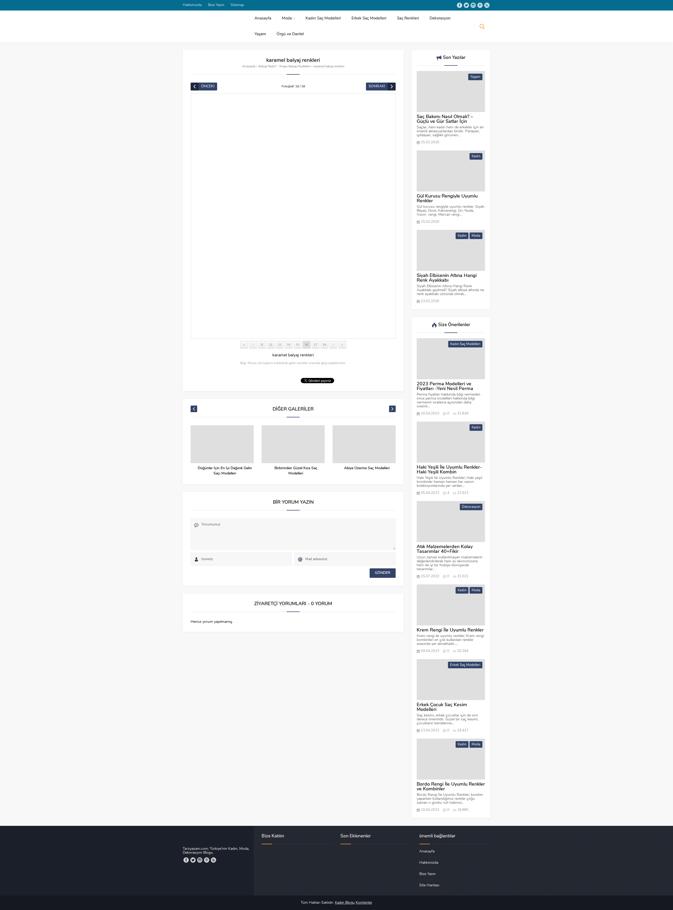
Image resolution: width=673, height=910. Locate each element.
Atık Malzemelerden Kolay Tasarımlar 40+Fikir (445, 549)
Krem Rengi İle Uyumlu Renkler (450, 630)
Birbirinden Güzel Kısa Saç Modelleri (295, 471)
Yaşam (475, 77)
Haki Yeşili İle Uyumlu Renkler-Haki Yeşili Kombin (449, 470)
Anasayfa (248, 66)
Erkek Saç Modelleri (465, 665)
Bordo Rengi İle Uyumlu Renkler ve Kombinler (451, 787)
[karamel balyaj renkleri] (293, 216)
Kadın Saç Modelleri (465, 344)
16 (306, 344)
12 (270, 344)
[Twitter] (466, 5)
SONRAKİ (377, 86)
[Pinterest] (480, 5)
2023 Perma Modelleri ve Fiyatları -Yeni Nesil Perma (445, 386)
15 (297, 344)
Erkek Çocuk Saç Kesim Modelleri (442, 707)
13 (279, 344)
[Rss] (487, 5)
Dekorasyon (471, 507)
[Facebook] (459, 5)
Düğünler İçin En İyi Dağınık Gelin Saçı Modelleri (225, 471)
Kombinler (364, 903)
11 (262, 344)
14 (288, 344)
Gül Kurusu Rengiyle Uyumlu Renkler (447, 199)
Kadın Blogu (345, 903)
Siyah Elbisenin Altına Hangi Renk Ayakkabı (447, 278)
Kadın (476, 156)
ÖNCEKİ (208, 86)
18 (324, 344)
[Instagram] (473, 5)
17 (315, 344)
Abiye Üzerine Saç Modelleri (367, 468)
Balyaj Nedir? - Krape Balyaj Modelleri (284, 66)
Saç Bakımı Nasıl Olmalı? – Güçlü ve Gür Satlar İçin (445, 119)
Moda (476, 235)
